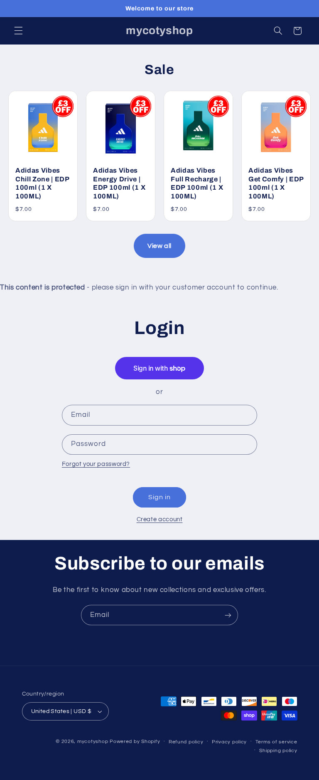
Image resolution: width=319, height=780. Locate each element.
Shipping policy (278, 750)
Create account (160, 519)
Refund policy (186, 742)
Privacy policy (229, 742)
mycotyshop (92, 741)
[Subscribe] (228, 615)
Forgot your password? (96, 464)
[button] (18, 30)
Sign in (159, 497)
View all (159, 246)
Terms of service (276, 742)
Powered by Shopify (135, 741)
